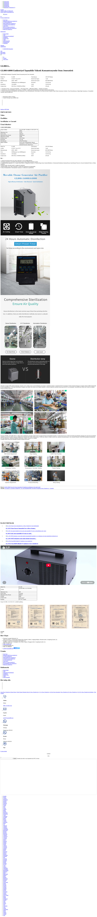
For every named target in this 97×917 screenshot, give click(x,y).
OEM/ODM (3, 46)
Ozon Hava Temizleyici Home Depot (8, 692)
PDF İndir (7, 109)
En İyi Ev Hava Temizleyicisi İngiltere (85, 692)
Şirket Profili (5, 33)
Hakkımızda (3, 31)
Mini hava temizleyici (7, 29)
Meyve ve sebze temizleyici (9, 27)
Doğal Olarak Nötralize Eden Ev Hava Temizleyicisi (28, 692)
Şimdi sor (2, 109)
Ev (1, 16)
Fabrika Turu (6, 38)
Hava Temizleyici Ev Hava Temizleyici (69, 692)
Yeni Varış (5, 20)
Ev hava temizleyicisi (5, 17)
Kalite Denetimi (6, 40)
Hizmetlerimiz (6, 42)
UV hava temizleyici (7, 22)
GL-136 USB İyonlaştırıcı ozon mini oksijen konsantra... (21, 538)
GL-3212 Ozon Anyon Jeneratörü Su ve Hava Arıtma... (21, 528)
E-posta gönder (4, 751)
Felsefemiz (5, 43)
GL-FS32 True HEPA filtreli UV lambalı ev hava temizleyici (22, 543)
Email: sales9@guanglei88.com (7, 12)
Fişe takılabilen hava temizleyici (9, 28)
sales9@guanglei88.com (8, 648)
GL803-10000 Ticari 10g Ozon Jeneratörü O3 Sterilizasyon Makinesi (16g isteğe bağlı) (22, 487)
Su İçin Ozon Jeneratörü (55, 692)
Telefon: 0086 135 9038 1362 (7, 10)
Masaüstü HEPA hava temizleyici (10, 21)
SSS (1, 51)
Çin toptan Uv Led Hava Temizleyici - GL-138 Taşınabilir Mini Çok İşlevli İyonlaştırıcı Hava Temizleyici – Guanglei (29, 488)
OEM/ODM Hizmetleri (8, 48)
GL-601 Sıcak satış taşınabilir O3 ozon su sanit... (19, 533)
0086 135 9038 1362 (7, 705)
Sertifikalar (5, 37)
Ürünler (4, 58)
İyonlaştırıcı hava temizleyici (9, 24)
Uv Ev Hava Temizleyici (44, 692)
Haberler (2, 45)
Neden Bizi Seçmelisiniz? (8, 36)
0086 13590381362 (7, 644)
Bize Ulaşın (3, 53)
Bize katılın (3, 52)
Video (4, 39)
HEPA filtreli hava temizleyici (9, 23)
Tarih (4, 35)
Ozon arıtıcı (5, 25)
